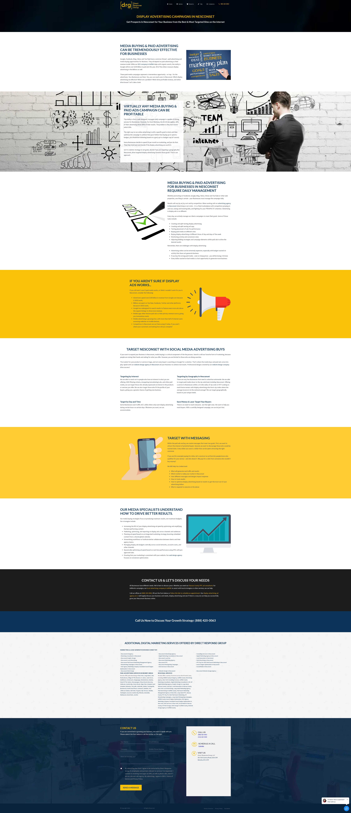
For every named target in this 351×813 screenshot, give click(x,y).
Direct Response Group (137, 808)
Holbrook (122, 684)
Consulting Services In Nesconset (206, 654)
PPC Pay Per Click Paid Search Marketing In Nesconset (212, 662)
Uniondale (147, 693)
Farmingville (150, 686)
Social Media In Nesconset (204, 666)
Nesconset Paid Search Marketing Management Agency (136, 662)
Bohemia (128, 686)
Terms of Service (208, 808)
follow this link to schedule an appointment (185, 593)
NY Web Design (166, 705)
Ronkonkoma (144, 680)
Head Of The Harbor (125, 682)
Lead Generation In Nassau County (181, 686)
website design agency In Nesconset (146, 365)
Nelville (151, 690)
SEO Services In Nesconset (166, 666)
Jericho (136, 695)
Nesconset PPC (163, 662)
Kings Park (144, 684)
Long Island (147, 675)
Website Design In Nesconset (167, 671)
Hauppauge (137, 680)
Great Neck (130, 695)
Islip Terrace (144, 690)
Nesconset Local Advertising (129, 660)
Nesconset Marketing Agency (167, 660)
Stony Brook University (146, 682)
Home (170, 4)
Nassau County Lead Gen (165, 686)
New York (140, 675)
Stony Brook (136, 684)
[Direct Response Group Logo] (131, 5)
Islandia (151, 680)
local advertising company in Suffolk (159, 588)
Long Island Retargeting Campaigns (182, 697)
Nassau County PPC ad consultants (201, 585)
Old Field (132, 690)
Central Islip (129, 684)
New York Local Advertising (165, 688)
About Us (191, 4)
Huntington (123, 693)
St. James (143, 678)
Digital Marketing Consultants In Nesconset (171, 656)
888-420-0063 (224, 4)
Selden (145, 686)
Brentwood (123, 688)
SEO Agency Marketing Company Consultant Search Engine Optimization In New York (175, 701)
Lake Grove (150, 678)
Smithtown (123, 680)
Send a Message (131, 787)
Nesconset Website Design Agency (206, 671)
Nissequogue (135, 682)
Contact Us (211, 4)
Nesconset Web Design (127, 671)
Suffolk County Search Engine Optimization (169, 699)
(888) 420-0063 (147, 593)
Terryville (133, 686)
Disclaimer (227, 808)
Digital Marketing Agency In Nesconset (207, 656)
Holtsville (139, 686)
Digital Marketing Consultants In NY (180, 682)
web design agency (175, 555)
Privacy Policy (137, 779)
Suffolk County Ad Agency (170, 678)
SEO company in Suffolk (146, 64)
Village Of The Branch (134, 678)
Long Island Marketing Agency (182, 688)
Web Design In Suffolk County (180, 705)
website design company (220, 365)
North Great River (132, 688)
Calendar (201, 746)
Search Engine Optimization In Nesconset (208, 664)
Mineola (141, 693)
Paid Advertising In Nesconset (205, 660)
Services (180, 4)
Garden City (135, 693)
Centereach (130, 680)
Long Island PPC (181, 693)
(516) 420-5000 (202, 737)
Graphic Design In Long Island (180, 684)
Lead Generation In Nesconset (205, 658)
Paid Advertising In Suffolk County (167, 690)
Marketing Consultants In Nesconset (131, 656)
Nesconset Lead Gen (164, 658)
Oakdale (146, 688)
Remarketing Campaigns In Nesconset (131, 664)
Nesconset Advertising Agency (167, 654)
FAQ (200, 4)
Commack (140, 688)
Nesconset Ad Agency (127, 654)
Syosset (129, 693)
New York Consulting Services (171, 680)
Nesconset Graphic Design (128, 658)
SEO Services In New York (171, 703)
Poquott (138, 690)
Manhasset (123, 695)
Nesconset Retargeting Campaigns (168, 664)
